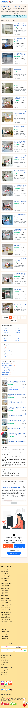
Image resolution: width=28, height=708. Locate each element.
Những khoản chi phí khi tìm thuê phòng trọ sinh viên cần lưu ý (14, 460)
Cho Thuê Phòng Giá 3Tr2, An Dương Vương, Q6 (20, 98)
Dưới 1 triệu (4, 327)
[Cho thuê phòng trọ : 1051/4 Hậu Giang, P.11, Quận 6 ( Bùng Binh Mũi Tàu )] (7, 58)
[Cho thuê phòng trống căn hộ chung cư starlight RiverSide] (7, 44)
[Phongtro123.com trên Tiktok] (11, 690)
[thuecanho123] (7, 650)
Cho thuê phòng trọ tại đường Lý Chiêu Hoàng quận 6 (20, 24)
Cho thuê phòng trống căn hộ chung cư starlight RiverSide (19, 39)
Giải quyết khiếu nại (5, 676)
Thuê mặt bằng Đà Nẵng (5, 617)
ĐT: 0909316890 (8, 546)
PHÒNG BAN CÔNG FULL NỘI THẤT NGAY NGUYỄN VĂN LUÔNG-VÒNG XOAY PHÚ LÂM (20, 156)
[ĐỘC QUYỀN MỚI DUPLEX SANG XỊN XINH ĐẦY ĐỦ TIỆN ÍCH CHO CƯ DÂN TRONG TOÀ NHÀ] (7, 279)
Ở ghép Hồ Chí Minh (5, 626)
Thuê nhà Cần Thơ (4, 593)
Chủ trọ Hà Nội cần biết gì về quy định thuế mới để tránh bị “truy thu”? (13, 465)
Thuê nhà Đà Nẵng (4, 590)
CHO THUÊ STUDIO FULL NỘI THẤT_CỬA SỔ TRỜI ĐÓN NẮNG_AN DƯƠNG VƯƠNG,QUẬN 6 (20, 112)
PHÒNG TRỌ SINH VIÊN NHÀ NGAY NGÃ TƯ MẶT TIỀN (20, 83)
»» (24, 317)
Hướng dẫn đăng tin (5, 670)
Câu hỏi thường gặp (5, 669)
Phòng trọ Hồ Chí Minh (5, 568)
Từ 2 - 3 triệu (4, 328)
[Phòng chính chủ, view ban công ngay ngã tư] (7, 73)
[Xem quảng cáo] (25, 705)
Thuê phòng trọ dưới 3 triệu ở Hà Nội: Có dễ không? (13, 462)
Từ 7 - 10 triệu (17, 330)
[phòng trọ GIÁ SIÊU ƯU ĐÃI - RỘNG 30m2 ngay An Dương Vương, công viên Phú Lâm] (7, 220)
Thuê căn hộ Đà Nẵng (5, 605)
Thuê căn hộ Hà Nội (4, 602)
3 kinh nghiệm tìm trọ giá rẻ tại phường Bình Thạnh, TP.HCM (13, 456)
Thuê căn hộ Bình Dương (6, 604)
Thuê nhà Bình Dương (5, 588)
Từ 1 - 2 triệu (17, 327)
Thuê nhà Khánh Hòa (5, 595)
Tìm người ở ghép (5, 624)
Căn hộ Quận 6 (5, 367)
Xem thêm (14, 503)
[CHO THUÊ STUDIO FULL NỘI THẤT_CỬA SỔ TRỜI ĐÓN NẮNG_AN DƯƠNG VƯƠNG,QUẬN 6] (7, 117)
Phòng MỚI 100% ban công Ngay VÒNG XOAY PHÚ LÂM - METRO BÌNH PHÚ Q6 (20, 142)
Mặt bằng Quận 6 (6, 372)
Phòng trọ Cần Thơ (4, 573)
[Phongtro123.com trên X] (9, 690)
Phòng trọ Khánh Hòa (5, 580)
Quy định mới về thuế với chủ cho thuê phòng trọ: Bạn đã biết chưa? (14, 453)
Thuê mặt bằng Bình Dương (6, 621)
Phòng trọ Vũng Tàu (5, 578)
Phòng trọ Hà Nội (4, 569)
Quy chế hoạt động (4, 659)
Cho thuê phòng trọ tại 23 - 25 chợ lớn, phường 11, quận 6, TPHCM (20, 171)
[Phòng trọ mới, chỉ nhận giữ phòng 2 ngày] (7, 264)
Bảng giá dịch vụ (4, 672)
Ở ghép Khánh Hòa (4, 638)
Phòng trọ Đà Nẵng (4, 571)
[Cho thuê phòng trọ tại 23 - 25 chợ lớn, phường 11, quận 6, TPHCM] (7, 176)
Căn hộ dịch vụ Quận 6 (7, 370)
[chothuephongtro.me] (20, 650)
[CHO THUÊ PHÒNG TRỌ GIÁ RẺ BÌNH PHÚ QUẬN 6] (7, 235)
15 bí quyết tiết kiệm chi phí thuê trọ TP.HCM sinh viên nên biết (14, 450)
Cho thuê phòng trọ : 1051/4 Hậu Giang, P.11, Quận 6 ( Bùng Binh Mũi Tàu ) (20, 54)
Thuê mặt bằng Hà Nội (5, 616)
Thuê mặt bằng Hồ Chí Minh (6, 614)
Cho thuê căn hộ (5, 598)
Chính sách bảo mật (4, 662)
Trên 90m (17, 340)
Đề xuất (2, 20)
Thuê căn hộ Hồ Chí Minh (6, 600)
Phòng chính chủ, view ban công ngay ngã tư (19, 68)
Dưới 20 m (4, 337)
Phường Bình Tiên (6, 353)
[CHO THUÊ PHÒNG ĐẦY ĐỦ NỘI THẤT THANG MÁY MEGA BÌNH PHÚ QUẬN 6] (7, 308)
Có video (13, 20)
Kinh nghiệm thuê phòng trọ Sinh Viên (10, 475)
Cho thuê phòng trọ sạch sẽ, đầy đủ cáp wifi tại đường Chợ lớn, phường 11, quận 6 (20, 186)
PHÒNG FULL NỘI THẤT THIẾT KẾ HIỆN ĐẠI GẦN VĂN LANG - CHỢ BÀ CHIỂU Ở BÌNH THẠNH (20, 244)
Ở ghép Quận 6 (5, 374)
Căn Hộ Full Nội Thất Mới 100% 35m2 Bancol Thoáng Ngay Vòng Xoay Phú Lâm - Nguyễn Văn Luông (19, 127)
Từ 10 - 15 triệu (5, 332)
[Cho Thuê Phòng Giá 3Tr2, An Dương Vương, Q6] (7, 102)
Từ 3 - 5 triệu (17, 328)
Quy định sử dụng (4, 660)
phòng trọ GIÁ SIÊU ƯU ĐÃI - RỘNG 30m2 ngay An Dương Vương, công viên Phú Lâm (20, 215)
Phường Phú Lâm (6, 356)
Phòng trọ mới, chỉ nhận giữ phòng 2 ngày (20, 259)
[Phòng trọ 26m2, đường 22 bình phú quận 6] (7, 293)
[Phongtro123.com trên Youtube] (4, 690)
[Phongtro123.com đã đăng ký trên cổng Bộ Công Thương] (5, 703)
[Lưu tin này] (25, 34)
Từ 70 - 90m (4, 340)
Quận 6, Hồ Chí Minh (19, 28)
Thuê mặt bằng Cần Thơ (5, 619)
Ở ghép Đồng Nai (4, 634)
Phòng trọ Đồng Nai (5, 576)
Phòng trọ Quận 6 (6, 363)
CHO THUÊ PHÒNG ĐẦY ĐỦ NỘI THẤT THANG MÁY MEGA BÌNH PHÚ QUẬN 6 (20, 303)
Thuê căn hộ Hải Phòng (5, 607)
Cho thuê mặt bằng (6, 612)
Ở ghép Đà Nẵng (4, 629)
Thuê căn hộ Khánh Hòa (5, 609)
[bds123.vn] (7, 647)
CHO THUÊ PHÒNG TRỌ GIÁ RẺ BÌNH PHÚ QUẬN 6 (20, 230)
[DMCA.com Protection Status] (13, 703)
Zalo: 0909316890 (20, 546)
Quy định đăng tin (4, 674)
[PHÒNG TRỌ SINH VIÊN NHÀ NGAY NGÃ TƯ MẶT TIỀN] (7, 88)
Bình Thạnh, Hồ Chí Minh (19, 249)
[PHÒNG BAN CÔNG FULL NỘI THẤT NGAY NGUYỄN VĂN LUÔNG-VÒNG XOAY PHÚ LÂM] (7, 161)
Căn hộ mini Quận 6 (6, 369)
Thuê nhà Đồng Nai (4, 592)
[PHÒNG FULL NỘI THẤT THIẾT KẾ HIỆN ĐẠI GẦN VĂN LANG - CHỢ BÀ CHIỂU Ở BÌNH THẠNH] (7, 249)
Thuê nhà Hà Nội (4, 587)
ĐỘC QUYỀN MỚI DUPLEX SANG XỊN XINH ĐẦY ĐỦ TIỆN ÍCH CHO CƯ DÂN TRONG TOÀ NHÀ (20, 274)
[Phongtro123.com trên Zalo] (6, 690)
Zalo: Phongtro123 (15, 553)
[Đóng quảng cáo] (27, 703)
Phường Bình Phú (6, 347)
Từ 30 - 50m (4, 338)
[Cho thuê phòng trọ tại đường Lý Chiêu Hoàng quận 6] (7, 29)
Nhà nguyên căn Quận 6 (7, 365)
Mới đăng (8, 20)
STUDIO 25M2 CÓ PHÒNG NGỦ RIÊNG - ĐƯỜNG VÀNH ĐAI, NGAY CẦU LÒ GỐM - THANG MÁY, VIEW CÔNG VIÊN (20, 200)
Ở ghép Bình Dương (5, 631)
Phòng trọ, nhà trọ (6, 566)
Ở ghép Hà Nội (4, 627)
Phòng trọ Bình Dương (5, 575)
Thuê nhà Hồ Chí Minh (5, 585)
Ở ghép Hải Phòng (4, 636)
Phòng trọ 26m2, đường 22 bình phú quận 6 (19, 288)
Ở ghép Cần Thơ (4, 633)
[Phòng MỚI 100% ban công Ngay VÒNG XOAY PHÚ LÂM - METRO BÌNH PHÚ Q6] (7, 146)
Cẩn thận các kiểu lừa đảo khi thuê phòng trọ (12, 473)
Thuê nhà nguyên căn (6, 583)
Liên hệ (2, 664)
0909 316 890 (8, 698)
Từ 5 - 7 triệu (4, 330)
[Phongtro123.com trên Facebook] (2, 690)
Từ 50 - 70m (17, 338)
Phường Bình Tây (6, 350)
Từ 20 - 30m (17, 337)
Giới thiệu (3, 657)
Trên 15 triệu (17, 332)
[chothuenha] (20, 647)
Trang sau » (13, 320)
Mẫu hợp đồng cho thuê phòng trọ (10, 472)
